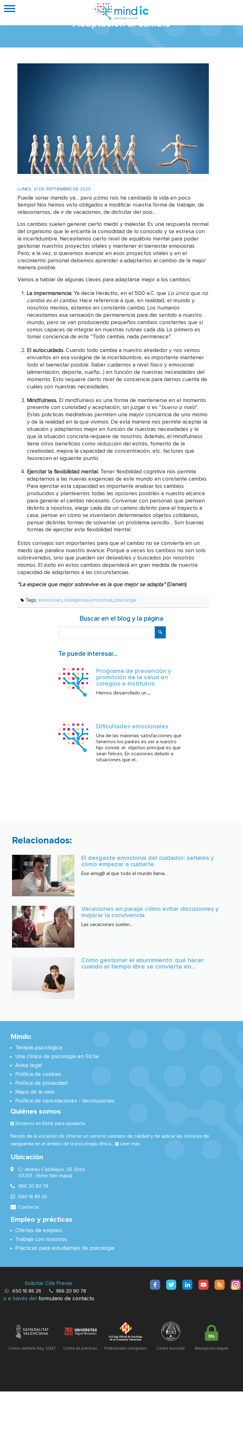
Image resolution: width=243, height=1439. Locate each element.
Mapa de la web (35, 1092)
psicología (125, 600)
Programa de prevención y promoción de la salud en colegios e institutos (133, 677)
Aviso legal (28, 1065)
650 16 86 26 (26, 1291)
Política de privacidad (41, 1083)
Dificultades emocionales (132, 726)
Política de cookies (38, 1074)
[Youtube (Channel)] (203, 1285)
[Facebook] (155, 1285)
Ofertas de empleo (38, 1230)
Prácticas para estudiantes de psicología (64, 1248)
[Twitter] (171, 1285)
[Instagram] (236, 1285)
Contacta (28, 1207)
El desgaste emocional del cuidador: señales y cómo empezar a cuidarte (147, 861)
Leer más (130, 1143)
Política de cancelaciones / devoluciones (65, 1101)
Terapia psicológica (38, 1048)
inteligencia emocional (88, 600)
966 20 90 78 (71, 1291)
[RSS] (220, 1285)
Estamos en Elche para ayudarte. (51, 1123)
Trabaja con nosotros (41, 1239)
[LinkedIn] (187, 1285)
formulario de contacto (66, 1298)
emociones (50, 600)
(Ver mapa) (60, 1175)
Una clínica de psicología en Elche (57, 1056)
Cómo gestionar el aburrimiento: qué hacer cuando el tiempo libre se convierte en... (142, 963)
